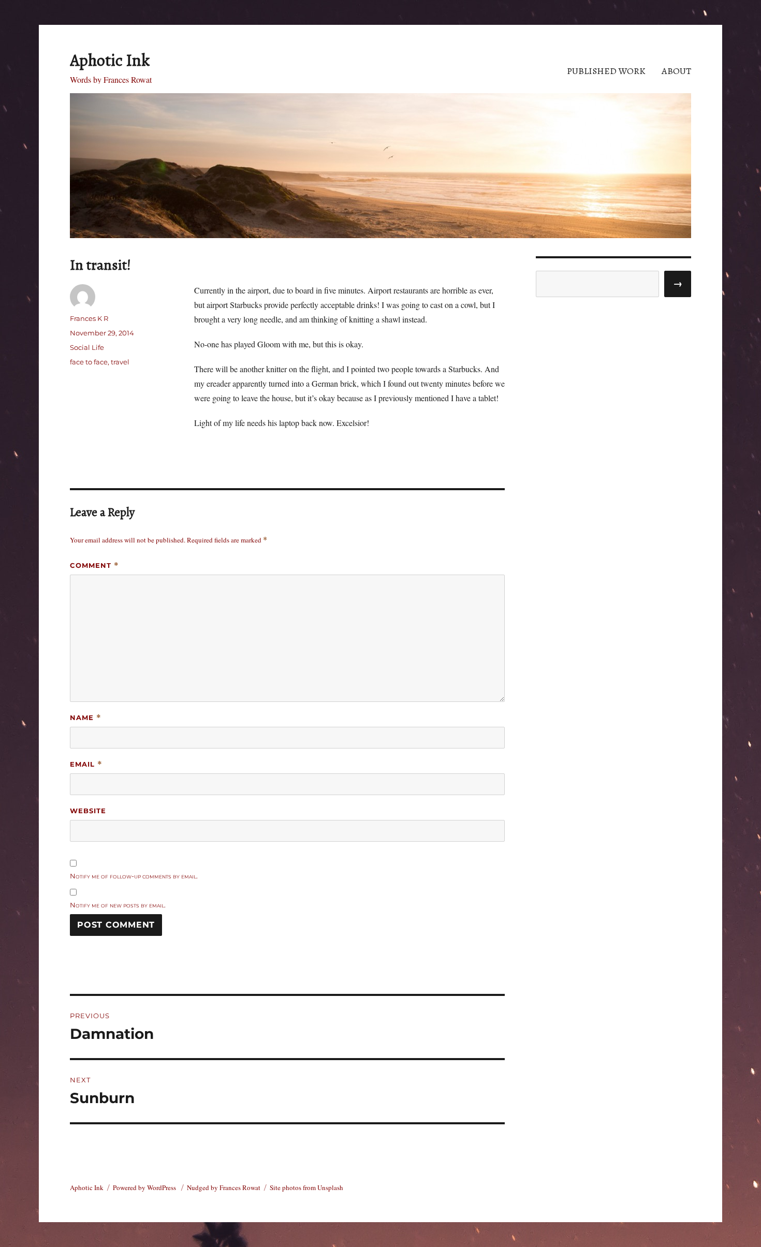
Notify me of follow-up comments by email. (134, 876)
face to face (89, 362)
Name (85, 717)
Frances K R (89, 318)
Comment (94, 565)
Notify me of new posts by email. (118, 905)
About (676, 71)
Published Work (606, 71)
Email (86, 764)
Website (88, 810)
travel (120, 362)
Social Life (87, 347)
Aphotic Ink (110, 60)
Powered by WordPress (145, 1187)
